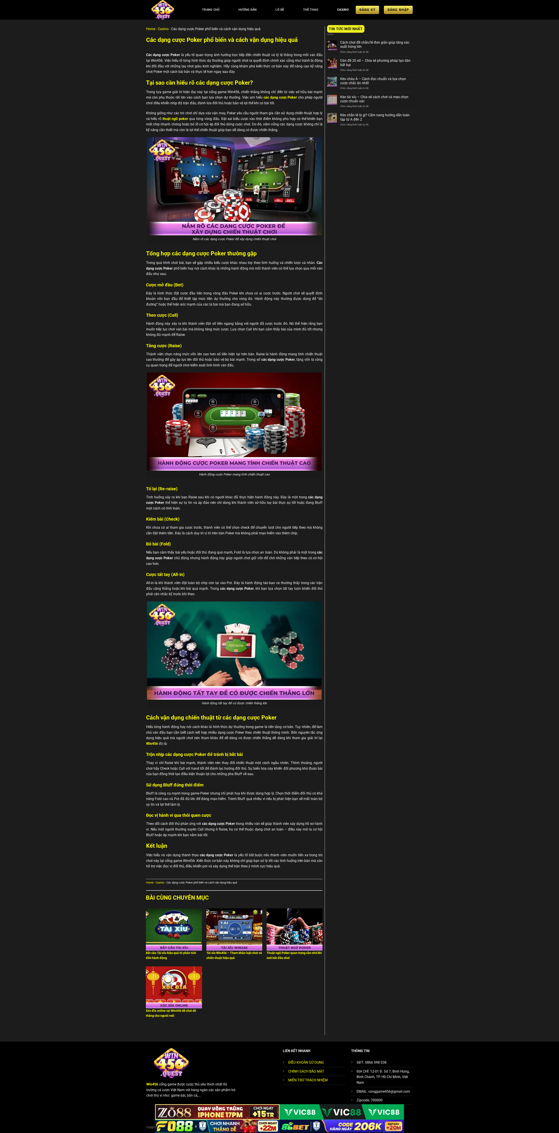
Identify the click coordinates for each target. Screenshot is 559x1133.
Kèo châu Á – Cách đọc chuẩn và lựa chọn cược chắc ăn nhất (373, 81)
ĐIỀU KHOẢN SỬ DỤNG (306, 1062)
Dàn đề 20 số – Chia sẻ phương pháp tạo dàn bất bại (375, 62)
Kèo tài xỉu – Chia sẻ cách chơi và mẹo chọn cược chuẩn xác (374, 99)
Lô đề (280, 10)
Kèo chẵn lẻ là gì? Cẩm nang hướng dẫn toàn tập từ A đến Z (375, 117)
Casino (343, 10)
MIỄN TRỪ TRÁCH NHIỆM (308, 1080)
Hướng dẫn (247, 10)
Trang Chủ (211, 10)
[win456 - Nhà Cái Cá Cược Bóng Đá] (167, 10)
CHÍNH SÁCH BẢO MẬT (306, 1071)
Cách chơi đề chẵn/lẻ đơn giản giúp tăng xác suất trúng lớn (374, 44)
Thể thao (310, 10)
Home (150, 29)
